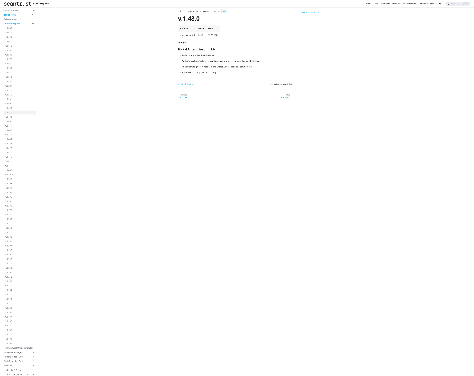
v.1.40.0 (8, 170)
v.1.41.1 (8, 165)
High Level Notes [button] (10, 10)
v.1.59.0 (8, 50)
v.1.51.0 (8, 94)
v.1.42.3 (8, 143)
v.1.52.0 (8, 90)
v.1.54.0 (8, 77)
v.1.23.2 (8, 290)
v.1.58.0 (8, 54)
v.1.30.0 (8, 236)
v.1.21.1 (8, 303)
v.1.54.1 (8, 72)
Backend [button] (8, 365)
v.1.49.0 (8, 108)
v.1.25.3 (8, 281)
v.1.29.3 (8, 250)
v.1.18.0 (8, 334)
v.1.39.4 (8, 192)
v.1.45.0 (8, 130)
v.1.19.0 (8, 312)
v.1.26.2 (8, 272)
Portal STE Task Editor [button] (14, 356)
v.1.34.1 (8, 223)
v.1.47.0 (8, 117)
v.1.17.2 (8, 339)
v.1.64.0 (8, 28)
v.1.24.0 (8, 285)
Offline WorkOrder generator (19, 348)
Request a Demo (426, 3)
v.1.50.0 (8, 103)
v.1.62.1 (8, 41)
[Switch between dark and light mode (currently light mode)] (440, 4)
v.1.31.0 (8, 232)
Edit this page (187, 84)
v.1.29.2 (8, 254)
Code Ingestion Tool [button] (13, 361)
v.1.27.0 (8, 268)
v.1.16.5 (8, 343)
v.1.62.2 (8, 37)
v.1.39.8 (8, 183)
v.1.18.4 (8, 316)
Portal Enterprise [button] (12, 23)
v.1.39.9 (8, 179)
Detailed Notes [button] (9, 14)
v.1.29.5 (8, 241)
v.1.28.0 (8, 263)
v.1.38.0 (8, 205)
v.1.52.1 (8, 86)
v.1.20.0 (8, 308)
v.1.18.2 (8, 325)
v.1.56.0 (8, 63)
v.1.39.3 (8, 197)
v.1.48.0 (8, 112)
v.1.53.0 (8, 81)
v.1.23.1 (8, 294)
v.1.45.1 (8, 125)
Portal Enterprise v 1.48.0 (311, 12)
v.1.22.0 (8, 299)
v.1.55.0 (8, 68)
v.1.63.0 (8, 32)
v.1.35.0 (8, 219)
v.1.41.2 (8, 161)
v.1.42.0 (8, 152)
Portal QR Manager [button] (13, 352)
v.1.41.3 (8, 157)
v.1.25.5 (8, 276)
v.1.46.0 (8, 121)
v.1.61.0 (8, 46)
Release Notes (409, 3)
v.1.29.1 (8, 259)
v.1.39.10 (9, 174)
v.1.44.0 (8, 134)
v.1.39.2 (8, 201)
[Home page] (180, 11)
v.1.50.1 (8, 99)
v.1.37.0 (8, 210)
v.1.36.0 (8, 214)
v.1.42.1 (8, 148)
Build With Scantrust (390, 3)
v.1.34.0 (8, 228)
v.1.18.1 (8, 330)
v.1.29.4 (8, 245)
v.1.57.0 (8, 59)
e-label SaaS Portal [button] (12, 370)
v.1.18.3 (8, 321)
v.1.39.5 (8, 188)
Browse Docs (371, 3)
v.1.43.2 (8, 139)
